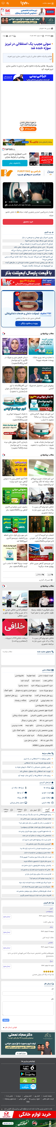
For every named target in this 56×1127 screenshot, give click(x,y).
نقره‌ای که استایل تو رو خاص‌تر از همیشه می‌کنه (36, 244)
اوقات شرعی (46, 802)
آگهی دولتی (22, 1099)
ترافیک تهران (46, 797)
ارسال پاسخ (7, 916)
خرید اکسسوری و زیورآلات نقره (42, 685)
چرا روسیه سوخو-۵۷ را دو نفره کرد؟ (40, 878)
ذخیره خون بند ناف (46, 720)
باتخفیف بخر (14, 163)
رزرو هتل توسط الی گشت (44, 695)
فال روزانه (20, 797)
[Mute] (34, 164)
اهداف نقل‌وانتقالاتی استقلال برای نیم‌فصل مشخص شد (33, 891)
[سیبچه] (28, 1068)
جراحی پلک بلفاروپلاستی (44, 705)
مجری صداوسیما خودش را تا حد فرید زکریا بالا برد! (35, 848)
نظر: (52, 999)
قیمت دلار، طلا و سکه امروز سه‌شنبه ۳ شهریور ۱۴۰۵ (35, 857)
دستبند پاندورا (23, 685)
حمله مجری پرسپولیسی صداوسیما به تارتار (37, 853)
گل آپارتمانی (33, 700)
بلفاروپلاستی (19, 675)
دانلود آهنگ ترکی (19, 730)
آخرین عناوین (47, 810)
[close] (2, 1109)
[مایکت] (28, 1087)
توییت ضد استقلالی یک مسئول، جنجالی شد (35, 771)
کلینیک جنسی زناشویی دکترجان (42, 715)
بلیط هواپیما (31, 675)
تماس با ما (9, 1096)
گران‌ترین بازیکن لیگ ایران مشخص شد (38, 844)
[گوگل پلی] (28, 1074)
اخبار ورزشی (28, 1096)
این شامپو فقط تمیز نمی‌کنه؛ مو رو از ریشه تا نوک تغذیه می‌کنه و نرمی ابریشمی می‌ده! (29, 258)
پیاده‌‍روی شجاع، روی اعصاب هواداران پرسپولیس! (36, 827)
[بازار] (28, 1081)
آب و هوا (20, 792)
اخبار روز (37, 1096)
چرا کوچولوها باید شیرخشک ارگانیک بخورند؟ (37, 266)
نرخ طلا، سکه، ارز (18, 787)
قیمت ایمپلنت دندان (45, 675)
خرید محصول (28, 221)
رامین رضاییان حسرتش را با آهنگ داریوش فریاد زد (33, 767)
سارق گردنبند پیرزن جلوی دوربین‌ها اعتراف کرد (36, 887)
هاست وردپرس (17, 725)
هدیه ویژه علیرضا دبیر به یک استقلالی (37, 763)
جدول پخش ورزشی (17, 802)
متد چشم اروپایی (47, 700)
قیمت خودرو (46, 792)
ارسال (6, 1020)
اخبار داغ (33, 810)
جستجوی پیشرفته (10, 1099)
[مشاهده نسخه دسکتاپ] (3, 3)
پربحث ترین (6, 810)
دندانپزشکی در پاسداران (44, 725)
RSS (28, 1102)
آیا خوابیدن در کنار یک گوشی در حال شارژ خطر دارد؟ (35, 823)
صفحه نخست (47, 1096)
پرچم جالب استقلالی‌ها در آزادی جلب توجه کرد (34, 775)
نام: (52, 988)
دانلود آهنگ (8, 690)
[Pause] (31, 164)
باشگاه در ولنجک (20, 700)
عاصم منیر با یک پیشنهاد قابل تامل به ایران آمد (36, 840)
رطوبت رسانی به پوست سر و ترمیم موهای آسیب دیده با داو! (32, 253)
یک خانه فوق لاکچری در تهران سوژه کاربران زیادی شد (34, 831)
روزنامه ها (47, 787)
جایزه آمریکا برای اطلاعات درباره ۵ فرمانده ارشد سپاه (35, 882)
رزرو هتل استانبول (11, 695)
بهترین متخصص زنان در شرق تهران (40, 730)
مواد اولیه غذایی (26, 695)
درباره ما (18, 1096)
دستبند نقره (36, 680)
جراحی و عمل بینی (30, 740)
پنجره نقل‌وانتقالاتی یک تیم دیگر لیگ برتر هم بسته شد (34, 814)
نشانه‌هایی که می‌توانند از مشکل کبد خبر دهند (36, 835)
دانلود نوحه (29, 725)
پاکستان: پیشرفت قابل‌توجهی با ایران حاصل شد (36, 865)
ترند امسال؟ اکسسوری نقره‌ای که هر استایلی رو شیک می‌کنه (32, 250)
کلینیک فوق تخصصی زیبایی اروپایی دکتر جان (37, 710)
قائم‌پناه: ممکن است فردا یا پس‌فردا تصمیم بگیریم (35, 895)
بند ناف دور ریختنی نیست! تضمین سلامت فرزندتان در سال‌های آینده (29, 262)
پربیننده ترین (19, 810)
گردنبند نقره (25, 680)
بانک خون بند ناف (46, 740)
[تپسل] (3, 149)
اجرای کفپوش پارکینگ (45, 735)
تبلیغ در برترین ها (34, 1099)
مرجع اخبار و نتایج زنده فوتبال (25, 690)
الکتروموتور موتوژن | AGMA (43, 745)
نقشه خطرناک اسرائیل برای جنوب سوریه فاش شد (35, 819)
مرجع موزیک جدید (46, 690)
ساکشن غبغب (48, 680)
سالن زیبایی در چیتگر (29, 720)
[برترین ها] (25, 3)
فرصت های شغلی (48, 1099)
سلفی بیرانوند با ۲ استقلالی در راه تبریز (37, 758)
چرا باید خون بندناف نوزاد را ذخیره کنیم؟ (39, 241)
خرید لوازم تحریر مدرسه (26, 735)
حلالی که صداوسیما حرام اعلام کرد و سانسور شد (35, 870)
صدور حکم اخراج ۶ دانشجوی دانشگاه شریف (37, 861)
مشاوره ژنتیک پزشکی (20, 715)
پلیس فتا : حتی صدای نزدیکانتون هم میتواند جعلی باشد (33, 247)
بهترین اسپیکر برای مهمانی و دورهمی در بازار (37, 237)
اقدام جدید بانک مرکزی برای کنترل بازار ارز (38, 874)
